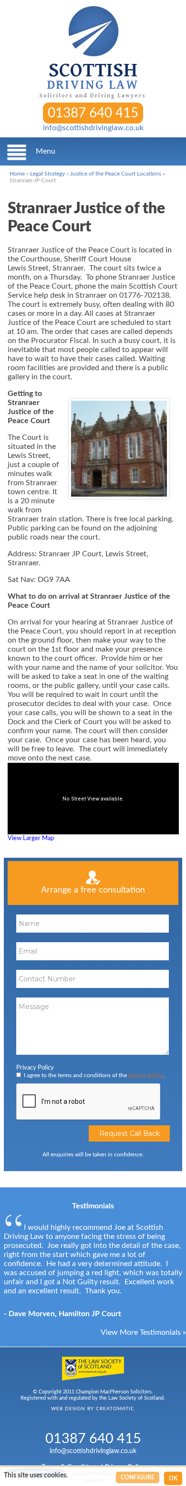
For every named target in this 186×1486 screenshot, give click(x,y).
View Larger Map (31, 838)
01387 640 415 (93, 113)
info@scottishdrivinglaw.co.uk (93, 128)
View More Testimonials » (143, 1332)
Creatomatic (115, 1408)
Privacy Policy (35, 1068)
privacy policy (145, 1075)
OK (173, 1478)
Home (17, 174)
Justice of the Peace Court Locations (115, 174)
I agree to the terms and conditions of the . (94, 1075)
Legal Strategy (47, 174)
